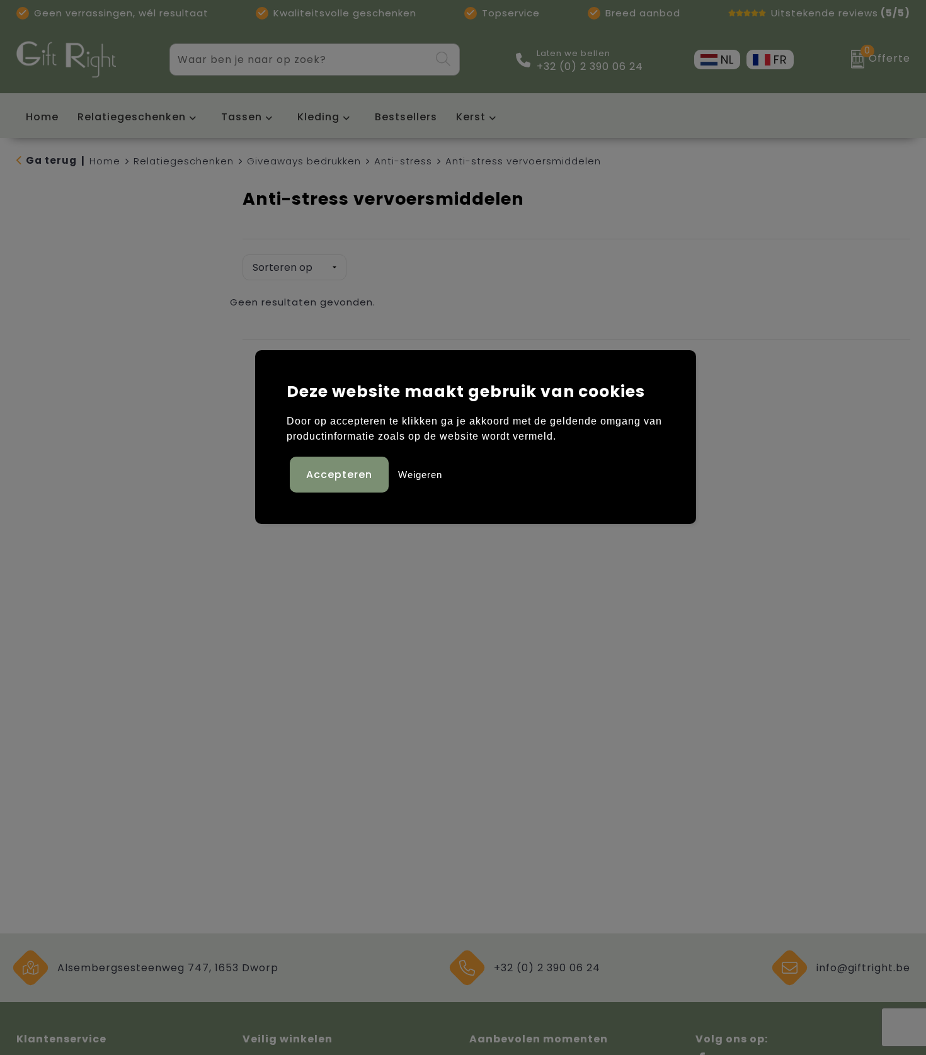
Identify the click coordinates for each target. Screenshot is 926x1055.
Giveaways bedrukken (304, 161)
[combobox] (299, 59)
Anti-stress (403, 161)
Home (104, 161)
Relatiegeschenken (131, 117)
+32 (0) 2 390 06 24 (590, 67)
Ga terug (51, 160)
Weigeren (420, 474)
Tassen (241, 117)
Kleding (318, 117)
